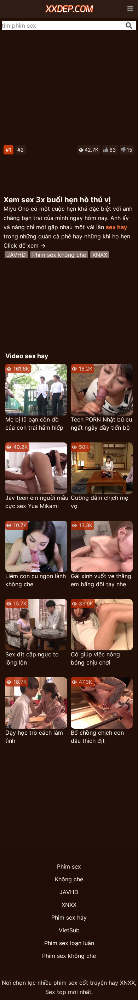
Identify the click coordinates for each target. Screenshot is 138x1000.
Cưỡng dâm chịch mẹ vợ (99, 501)
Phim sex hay (69, 917)
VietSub (69, 930)
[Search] (129, 25)
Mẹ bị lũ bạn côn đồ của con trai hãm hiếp (34, 423)
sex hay (116, 227)
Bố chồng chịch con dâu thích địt (97, 736)
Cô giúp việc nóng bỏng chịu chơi (95, 658)
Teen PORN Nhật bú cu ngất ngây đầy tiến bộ (101, 423)
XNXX (99, 254)
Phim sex (69, 866)
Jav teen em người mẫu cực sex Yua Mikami (36, 501)
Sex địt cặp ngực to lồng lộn (32, 658)
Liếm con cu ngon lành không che (35, 580)
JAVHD (16, 254)
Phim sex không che (59, 254)
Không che (69, 879)
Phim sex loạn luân (69, 943)
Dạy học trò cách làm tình (34, 736)
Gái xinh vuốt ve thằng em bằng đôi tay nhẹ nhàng (101, 580)
